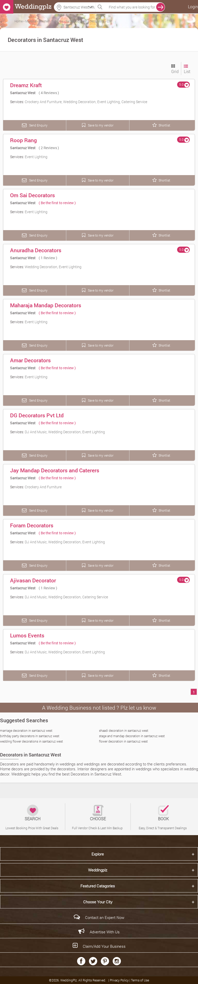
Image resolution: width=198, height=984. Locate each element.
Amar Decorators (30, 360)
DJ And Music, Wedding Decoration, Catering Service (66, 596)
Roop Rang (23, 140)
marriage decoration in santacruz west (26, 730)
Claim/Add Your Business (104, 946)
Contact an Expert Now (104, 917)
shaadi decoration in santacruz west (123, 730)
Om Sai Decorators (32, 195)
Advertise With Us (105, 931)
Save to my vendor (100, 125)
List (187, 71)
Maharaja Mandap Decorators (45, 305)
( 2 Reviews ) (49, 147)
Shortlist (164, 125)
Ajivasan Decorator (33, 580)
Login (193, 6)
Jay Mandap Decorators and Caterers (54, 470)
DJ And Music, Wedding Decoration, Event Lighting (65, 431)
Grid (175, 71)
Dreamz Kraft (26, 85)
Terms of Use (140, 980)
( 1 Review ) (48, 257)
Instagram (117, 961)
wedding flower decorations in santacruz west (31, 741)
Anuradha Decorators (35, 250)
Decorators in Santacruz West (30, 755)
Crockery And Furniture (43, 486)
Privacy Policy (119, 980)
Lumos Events (27, 635)
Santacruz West (23, 92)
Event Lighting (36, 156)
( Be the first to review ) (57, 202)
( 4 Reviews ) (49, 92)
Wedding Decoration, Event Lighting (53, 266)
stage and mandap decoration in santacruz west (132, 736)
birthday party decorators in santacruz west (29, 736)
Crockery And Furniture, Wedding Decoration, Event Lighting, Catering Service (86, 101)
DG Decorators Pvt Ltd (37, 415)
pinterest (105, 961)
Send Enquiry (37, 125)
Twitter (93, 961)
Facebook (81, 961)
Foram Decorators (31, 525)
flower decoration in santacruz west (123, 741)
